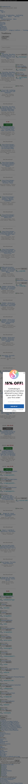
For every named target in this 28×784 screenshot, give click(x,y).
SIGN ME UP (14, 406)
